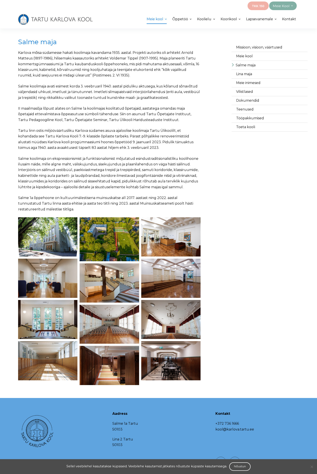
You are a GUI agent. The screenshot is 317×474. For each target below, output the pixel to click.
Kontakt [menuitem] (289, 19)
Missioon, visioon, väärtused (259, 47)
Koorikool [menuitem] (229, 19)
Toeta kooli (245, 127)
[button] (47, 236)
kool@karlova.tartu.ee (234, 429)
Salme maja (246, 65)
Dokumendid (247, 100)
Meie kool (244, 56)
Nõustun (240, 466)
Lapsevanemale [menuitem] (259, 19)
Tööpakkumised (250, 118)
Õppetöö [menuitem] (180, 19)
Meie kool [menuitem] (281, 6)
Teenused (245, 109)
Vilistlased (244, 92)
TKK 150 (258, 6)
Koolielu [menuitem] (204, 19)
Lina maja (244, 74)
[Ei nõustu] (311, 467)
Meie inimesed (248, 83)
